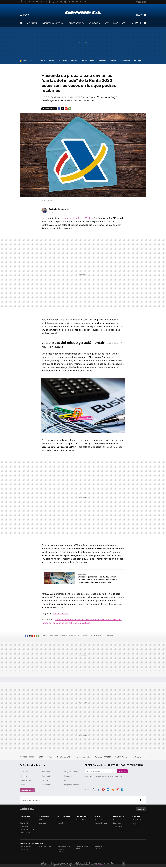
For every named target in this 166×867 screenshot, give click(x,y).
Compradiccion (118, 826)
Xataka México (25, 846)
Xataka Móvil (24, 823)
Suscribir (122, 771)
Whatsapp (102, 61)
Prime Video (113, 61)
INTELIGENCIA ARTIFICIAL (53, 23)
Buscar (142, 800)
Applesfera (24, 826)
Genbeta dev (68, 776)
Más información (100, 865)
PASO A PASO (119, 23)
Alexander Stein (61, 613)
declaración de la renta (70, 636)
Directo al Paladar (82, 820)
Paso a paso (24, 772)
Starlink (74, 61)
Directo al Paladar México (82, 847)
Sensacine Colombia (61, 850)
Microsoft (83, 61)
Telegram (145, 23)
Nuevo (139, 15)
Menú (26, 15)
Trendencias (117, 820)
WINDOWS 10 (94, 23)
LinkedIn (122, 789)
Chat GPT (40, 757)
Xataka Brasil (24, 850)
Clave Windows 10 (63, 757)
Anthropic (42, 61)
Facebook (140, 23)
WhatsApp (46, 785)
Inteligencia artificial (71, 772)
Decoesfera (117, 823)
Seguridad (46, 776)
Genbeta (83, 12)
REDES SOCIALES (76, 23)
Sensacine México (63, 846)
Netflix (22, 785)
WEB (107, 23)
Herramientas (25, 776)
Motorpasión (99, 820)
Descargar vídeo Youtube (83, 757)
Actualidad (54, 636)
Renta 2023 (87, 636)
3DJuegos (42, 820)
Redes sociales (25, 780)
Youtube (103, 789)
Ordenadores (125, 61)
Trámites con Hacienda (104, 636)
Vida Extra (42, 823)
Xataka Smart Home (27, 829)
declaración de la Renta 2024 (75, 218)
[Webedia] (27, 808)
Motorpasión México (99, 847)
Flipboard (136, 23)
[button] (58, 209)
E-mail (69, 108)
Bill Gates (52, 61)
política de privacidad (115, 776)
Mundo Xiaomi (25, 832)
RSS (113, 789)
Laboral (45, 780)
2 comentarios (50, 109)
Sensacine (61, 820)
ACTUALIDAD (32, 23)
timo (65, 780)
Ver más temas (27, 790)
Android (92, 61)
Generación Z (63, 61)
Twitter (132, 23)
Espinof (60, 823)
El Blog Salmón (137, 820)
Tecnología (137, 61)
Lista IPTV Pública (121, 757)
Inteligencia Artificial (71, 785)
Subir (139, 809)
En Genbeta (82, 574)
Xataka (22, 820)
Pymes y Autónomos (136, 824)
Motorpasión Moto (101, 823)
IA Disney (50, 757)
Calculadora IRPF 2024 (103, 757)
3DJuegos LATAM (45, 846)
